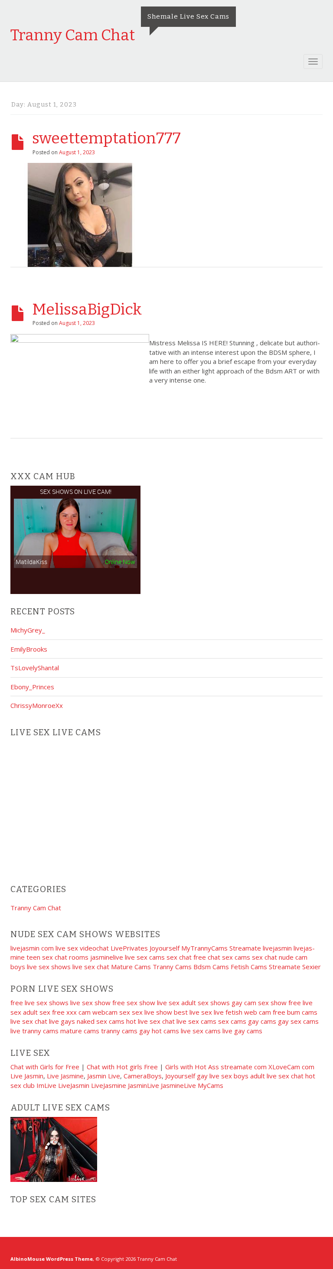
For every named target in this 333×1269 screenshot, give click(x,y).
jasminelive (106, 957)
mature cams (79, 1030)
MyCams (210, 1085)
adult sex (36, 1012)
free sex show (133, 1002)
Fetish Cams (249, 966)
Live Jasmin (26, 1075)
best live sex (193, 1012)
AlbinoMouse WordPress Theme (51, 1259)
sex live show (152, 1012)
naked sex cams (100, 1021)
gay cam (244, 1002)
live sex (168, 1002)
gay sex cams (298, 1021)
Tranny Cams (172, 966)
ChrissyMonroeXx (36, 705)
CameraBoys (143, 1075)
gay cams (262, 1021)
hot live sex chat (150, 1021)
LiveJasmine (108, 1085)
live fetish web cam (242, 1012)
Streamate (245, 948)
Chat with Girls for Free (44, 1066)
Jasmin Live (103, 1075)
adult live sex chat (277, 1075)
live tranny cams (34, 1030)
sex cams (236, 957)
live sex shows (49, 966)
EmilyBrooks (28, 649)
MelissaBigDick (87, 309)
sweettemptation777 (106, 138)
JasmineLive (178, 1085)
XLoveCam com (291, 1066)
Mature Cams (131, 966)
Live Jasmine (65, 1075)
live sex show (90, 1002)
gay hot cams (159, 1030)
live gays (62, 1021)
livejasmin (277, 948)
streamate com (244, 1066)
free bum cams (295, 1012)
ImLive (46, 1085)
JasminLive (143, 1085)
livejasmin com (32, 948)
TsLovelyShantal (34, 667)
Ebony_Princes (32, 686)
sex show (272, 1002)
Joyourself (165, 948)
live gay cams (242, 1030)
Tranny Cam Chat (72, 35)
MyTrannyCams (204, 948)
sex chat (179, 957)
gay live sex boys (222, 1075)
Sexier (311, 966)
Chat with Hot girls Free (122, 1066)
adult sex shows (205, 1002)
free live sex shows (39, 1002)
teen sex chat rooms (57, 957)
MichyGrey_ (27, 630)
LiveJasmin (73, 1085)
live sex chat (90, 966)
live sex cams (145, 957)
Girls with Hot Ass (192, 1066)
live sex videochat (82, 948)
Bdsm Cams (211, 966)
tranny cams (119, 1030)
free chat (206, 957)
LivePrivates (129, 948)
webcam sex (111, 1012)
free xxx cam (71, 1012)
